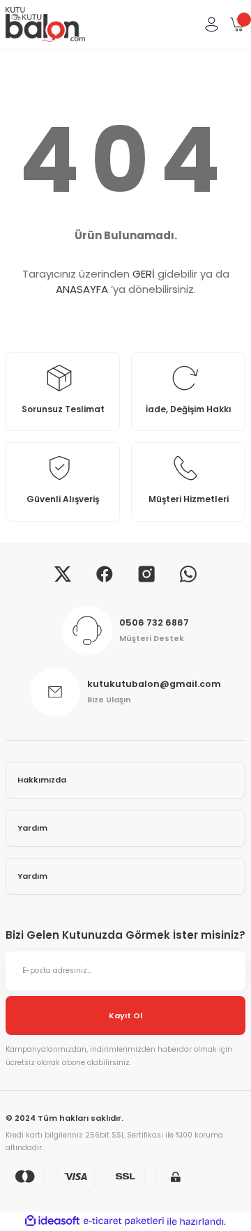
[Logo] (45, 24)
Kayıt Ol (125, 1015)
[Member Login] (211, 24)
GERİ (143, 273)
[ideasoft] (52, 1221)
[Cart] (237, 24)
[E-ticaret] (124, 1221)
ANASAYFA (82, 289)
